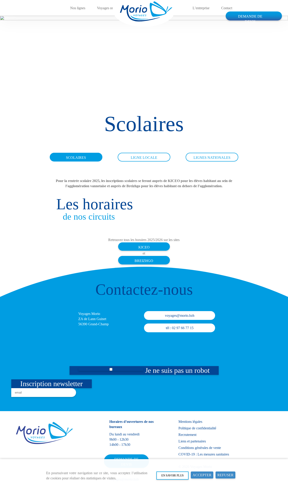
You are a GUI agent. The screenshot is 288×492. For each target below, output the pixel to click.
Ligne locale (144, 157)
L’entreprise (201, 8)
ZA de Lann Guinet (92, 319)
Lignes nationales (212, 157)
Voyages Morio (89, 314)
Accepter (202, 475)
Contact (226, 8)
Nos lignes (77, 8)
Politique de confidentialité (197, 428)
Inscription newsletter (51, 384)
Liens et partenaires (192, 441)
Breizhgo (144, 261)
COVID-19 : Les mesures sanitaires (203, 454)
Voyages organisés (110, 8)
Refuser (225, 475)
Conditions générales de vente (199, 448)
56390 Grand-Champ (93, 324)
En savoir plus (172, 475)
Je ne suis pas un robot (176, 370)
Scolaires (76, 157)
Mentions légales (190, 422)
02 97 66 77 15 (183, 328)
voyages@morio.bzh (179, 315)
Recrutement (187, 435)
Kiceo (144, 247)
